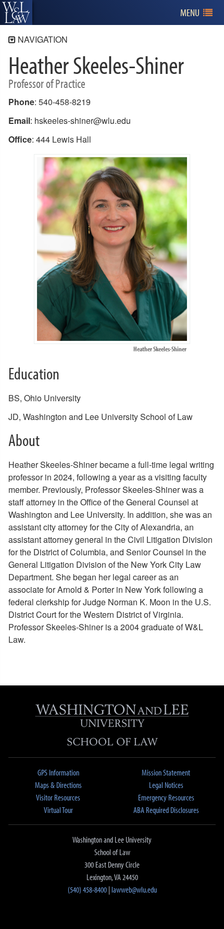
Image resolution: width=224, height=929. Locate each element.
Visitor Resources (58, 797)
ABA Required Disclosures (166, 810)
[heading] (16, 12)
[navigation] (196, 13)
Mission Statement (166, 772)
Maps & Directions (58, 785)
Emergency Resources (166, 797)
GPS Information (58, 772)
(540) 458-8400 (87, 889)
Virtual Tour (58, 810)
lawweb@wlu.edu (134, 889)
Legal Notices (166, 785)
